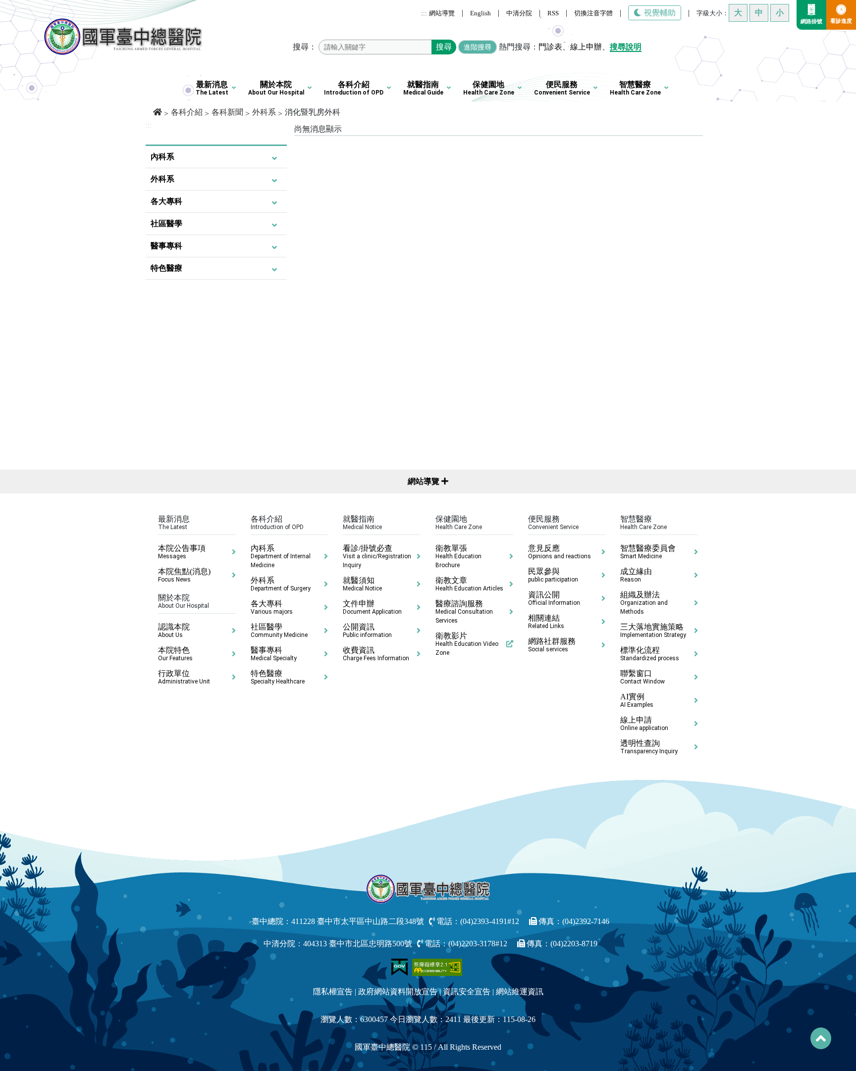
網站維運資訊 (519, 991)
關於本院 (276, 88)
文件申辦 (372, 607)
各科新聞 (227, 112)
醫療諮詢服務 (464, 611)
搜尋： (305, 47)
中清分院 (519, 13)
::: (424, 13)
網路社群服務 (552, 645)
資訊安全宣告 (466, 991)
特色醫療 (166, 268)
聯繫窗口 (642, 677)
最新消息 (212, 88)
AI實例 (636, 700)
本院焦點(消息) (184, 575)
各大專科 (166, 201)
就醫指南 (423, 88)
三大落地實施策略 (653, 630)
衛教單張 (458, 556)
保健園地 (488, 88)
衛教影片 (466, 644)
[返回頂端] (820, 1038)
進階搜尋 (477, 47)
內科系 (162, 156)
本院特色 (175, 654)
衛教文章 (469, 584)
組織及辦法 (644, 602)
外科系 (264, 112)
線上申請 (644, 723)
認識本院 (174, 630)
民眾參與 (553, 575)
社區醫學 (166, 223)
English (480, 13)
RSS (553, 13)
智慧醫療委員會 (648, 552)
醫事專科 (166, 246)
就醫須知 (362, 584)
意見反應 (559, 552)
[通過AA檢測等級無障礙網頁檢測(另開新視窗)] (437, 966)
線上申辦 (586, 47)
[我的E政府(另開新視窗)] (400, 966)
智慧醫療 (635, 88)
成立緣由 (636, 575)
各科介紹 (353, 88)
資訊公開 (554, 598)
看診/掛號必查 (377, 556)
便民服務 (562, 88)
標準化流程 (649, 654)
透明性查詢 (649, 747)
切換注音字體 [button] (593, 13)
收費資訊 (376, 654)
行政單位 (184, 677)
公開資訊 (367, 630)
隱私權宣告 (333, 991)
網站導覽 (442, 13)
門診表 (550, 47)
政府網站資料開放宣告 (397, 991)
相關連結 (546, 622)
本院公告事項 (182, 552)
